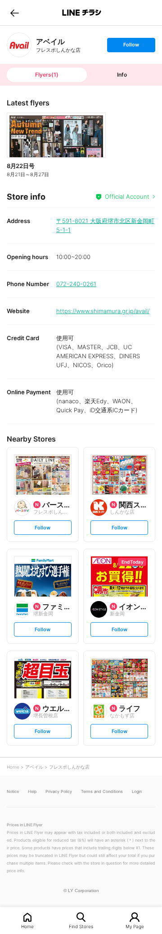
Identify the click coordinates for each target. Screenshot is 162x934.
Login (137, 791)
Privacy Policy (58, 791)
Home (27, 926)
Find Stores (81, 926)
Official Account (127, 196)
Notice (13, 791)
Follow (131, 46)
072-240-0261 (76, 283)
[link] (19, 44)
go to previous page (14, 12)
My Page (135, 926)
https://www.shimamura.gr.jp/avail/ (102, 310)
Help (32, 791)
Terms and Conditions (102, 791)
